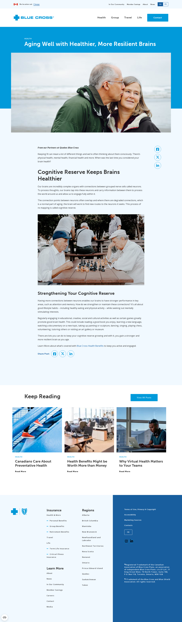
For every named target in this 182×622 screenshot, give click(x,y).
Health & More (54, 515)
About (145, 4)
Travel (128, 17)
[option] (165, 4)
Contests (128, 525)
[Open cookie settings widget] (4, 617)
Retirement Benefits (59, 532)
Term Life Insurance (59, 548)
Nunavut (86, 557)
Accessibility (130, 515)
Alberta (85, 515)
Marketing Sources (132, 520)
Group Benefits (57, 526)
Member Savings (133, 4)
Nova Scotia (88, 551)
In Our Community (116, 4)
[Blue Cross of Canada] (34, 19)
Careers (50, 595)
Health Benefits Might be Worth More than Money (87, 463)
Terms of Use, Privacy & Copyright (140, 509)
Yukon (85, 585)
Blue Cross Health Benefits (90, 345)
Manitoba (86, 526)
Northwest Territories (93, 546)
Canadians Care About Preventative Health (33, 463)
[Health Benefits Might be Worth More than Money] (89, 451)
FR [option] (166, 4)
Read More (20, 471)
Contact (157, 17)
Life (139, 17)
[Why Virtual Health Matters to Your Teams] (141, 451)
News (152, 4)
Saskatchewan (89, 579)
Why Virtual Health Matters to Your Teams (141, 463)
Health (101, 17)
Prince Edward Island (92, 568)
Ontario (86, 562)
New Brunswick (89, 532)
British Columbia (90, 520)
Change (36, 4)
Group (115, 17)
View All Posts (144, 397)
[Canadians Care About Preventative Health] (37, 451)
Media (50, 607)
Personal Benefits (58, 520)
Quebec (85, 574)
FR (128, 532)
